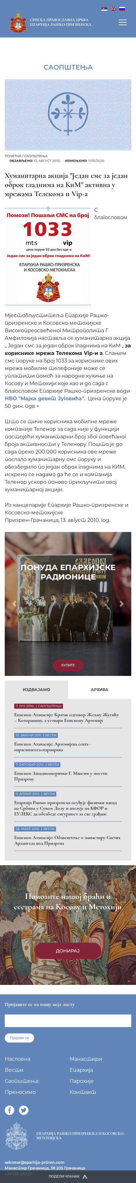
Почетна (13, 156)
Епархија (81, 1070)
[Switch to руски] (122, 8)
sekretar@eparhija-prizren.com (35, 1162)
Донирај (68, 951)
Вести (14, 1070)
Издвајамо (36, 689)
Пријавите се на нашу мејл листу (40, 1004)
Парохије (82, 1081)
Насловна (17, 1059)
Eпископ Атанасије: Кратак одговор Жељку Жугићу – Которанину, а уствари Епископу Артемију (66, 717)
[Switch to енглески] (113, 8)
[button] (14, 604)
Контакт (83, 1092)
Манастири (86, 1059)
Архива (99, 689)
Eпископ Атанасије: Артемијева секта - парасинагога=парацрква (52, 746)
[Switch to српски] (104, 8)
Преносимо (20, 1092)
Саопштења (35, 156)
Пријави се (19, 1038)
